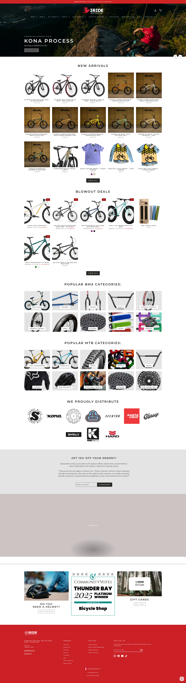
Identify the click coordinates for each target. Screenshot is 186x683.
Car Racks (114, 17)
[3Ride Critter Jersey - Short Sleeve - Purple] (92, 174)
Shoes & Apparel (97, 17)
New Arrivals (128, 17)
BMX (33, 17)
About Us (66, 644)
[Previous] (175, 57)
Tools (65, 17)
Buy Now (139, 604)
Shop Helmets (46, 611)
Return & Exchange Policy (96, 647)
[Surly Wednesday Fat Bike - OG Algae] (38, 267)
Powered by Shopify (93, 675)
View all (93, 180)
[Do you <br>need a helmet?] (46, 586)
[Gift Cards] (139, 583)
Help (64, 658)
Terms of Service (68, 660)
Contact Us (66, 647)
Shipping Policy (93, 650)
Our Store (66, 655)
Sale (139, 17)
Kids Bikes (92, 551)
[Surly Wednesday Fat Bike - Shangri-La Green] (36, 267)
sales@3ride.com (29, 650)
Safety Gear (78, 17)
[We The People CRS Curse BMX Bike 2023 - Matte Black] (94, 231)
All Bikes (53, 17)
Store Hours (28, 653)
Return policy (67, 663)
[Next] (180, 57)
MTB (42, 17)
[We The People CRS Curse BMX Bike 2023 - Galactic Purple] (92, 231)
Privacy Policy (92, 644)
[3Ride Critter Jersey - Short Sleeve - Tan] (94, 174)
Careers (65, 652)
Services (149, 17)
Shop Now (154, 50)
